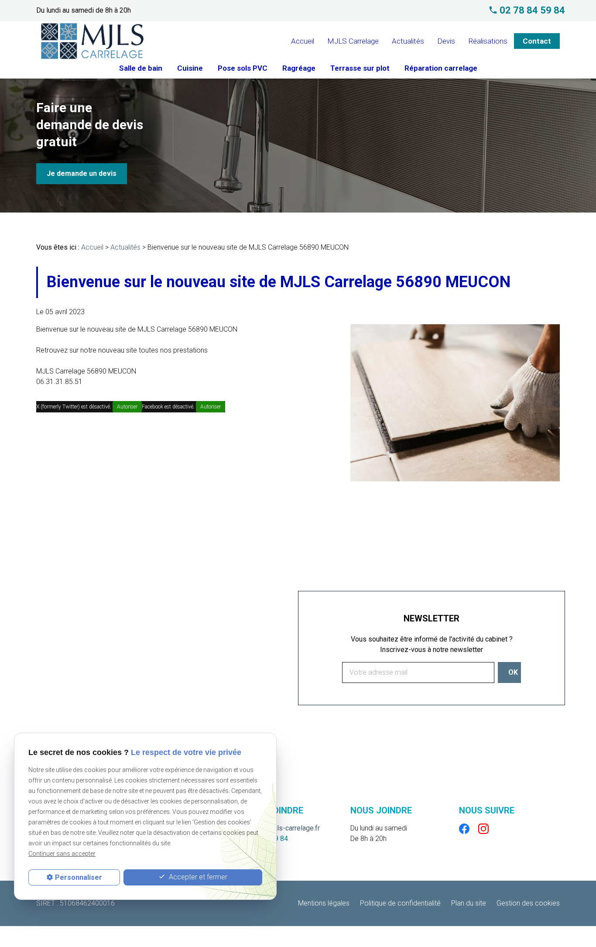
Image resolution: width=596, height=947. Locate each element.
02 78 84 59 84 (532, 10)
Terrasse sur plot (360, 68)
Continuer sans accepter (62, 853)
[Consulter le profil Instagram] (483, 828)
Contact (537, 41)
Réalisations (487, 41)
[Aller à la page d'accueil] (92, 41)
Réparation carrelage (440, 68)
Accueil (302, 41)
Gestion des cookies (528, 903)
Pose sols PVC (242, 68)
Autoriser (127, 407)
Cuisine (190, 68)
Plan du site (468, 903)
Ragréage (298, 68)
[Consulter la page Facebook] (464, 828)
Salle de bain (140, 68)
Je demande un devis (81, 173)
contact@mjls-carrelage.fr (281, 828)
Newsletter (431, 618)
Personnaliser (78, 877)
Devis (446, 41)
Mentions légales (323, 903)
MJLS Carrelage (353, 41)
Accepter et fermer (197, 877)
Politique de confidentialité (400, 903)
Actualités (408, 41)
